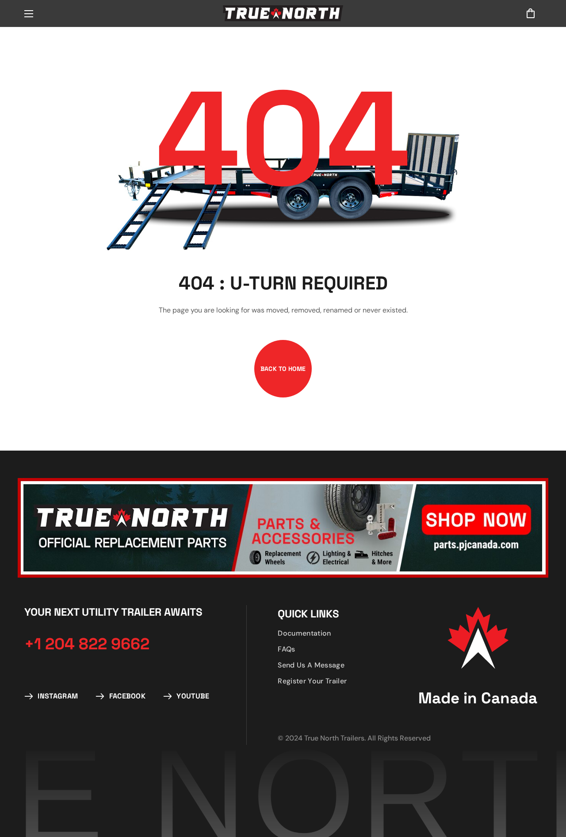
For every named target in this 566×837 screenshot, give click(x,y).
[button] (531, 13)
